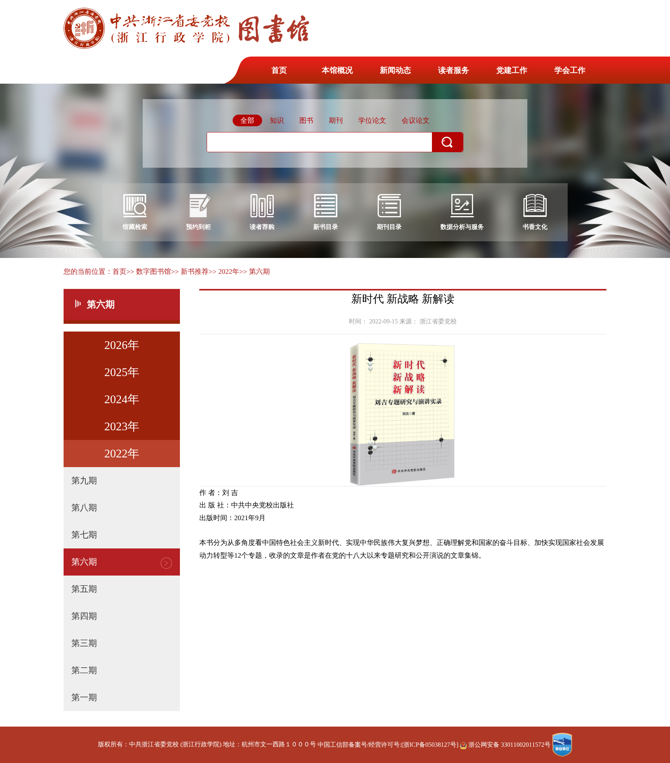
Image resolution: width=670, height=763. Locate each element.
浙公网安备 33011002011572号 (509, 744)
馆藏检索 (135, 226)
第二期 (84, 670)
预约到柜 (198, 226)
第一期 (84, 697)
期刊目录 (389, 226)
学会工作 (569, 70)
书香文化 (535, 226)
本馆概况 (337, 70)
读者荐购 (262, 226)
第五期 (84, 589)
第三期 (84, 643)
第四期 (84, 616)
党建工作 (511, 70)
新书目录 (325, 226)
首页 (279, 70)
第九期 (84, 480)
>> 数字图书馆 (148, 271)
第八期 (84, 507)
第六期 (84, 562)
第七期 (84, 535)
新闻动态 (395, 70)
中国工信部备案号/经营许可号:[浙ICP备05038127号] (388, 744)
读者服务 (453, 70)
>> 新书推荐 (190, 271)
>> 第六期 (254, 271)
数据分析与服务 (462, 226)
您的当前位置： (88, 271)
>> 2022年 (224, 271)
